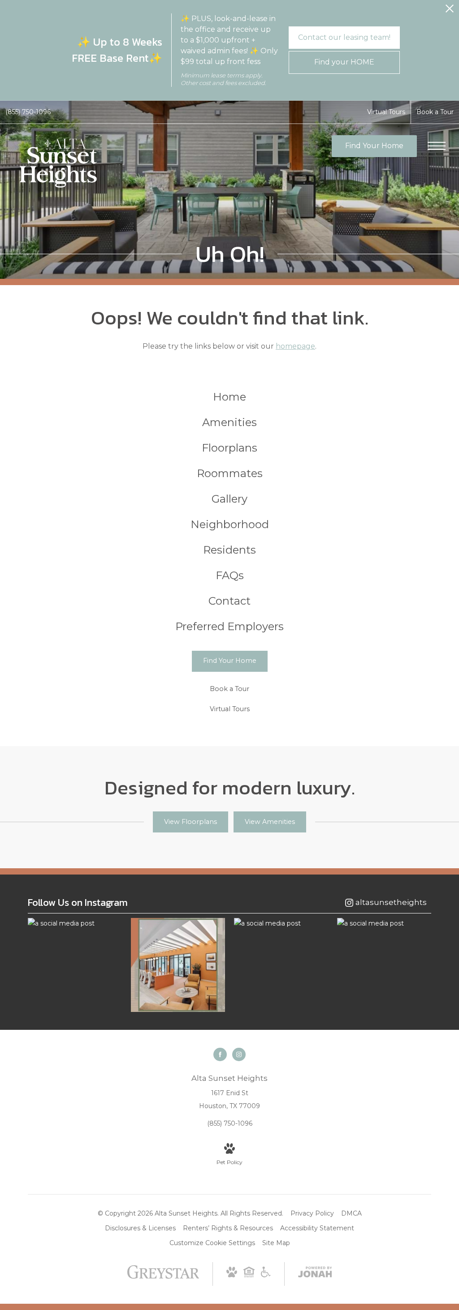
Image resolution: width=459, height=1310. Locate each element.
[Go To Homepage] (58, 163)
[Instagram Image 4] (384, 923)
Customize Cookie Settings (212, 1243)
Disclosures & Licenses (140, 1228)
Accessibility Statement (317, 1228)
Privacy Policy (312, 1213)
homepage (295, 346)
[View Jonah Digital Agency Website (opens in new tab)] (315, 1274)
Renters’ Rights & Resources (228, 1228)
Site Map (276, 1243)
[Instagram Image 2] (178, 965)
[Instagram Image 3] (281, 923)
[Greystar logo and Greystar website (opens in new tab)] (163, 1276)
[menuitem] (229, 397)
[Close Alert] (449, 11)
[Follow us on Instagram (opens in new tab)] (239, 1054)
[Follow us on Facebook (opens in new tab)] (220, 1054)
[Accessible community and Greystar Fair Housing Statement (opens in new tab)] (266, 1275)
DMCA (351, 1213)
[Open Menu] (437, 146)
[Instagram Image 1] (75, 923)
